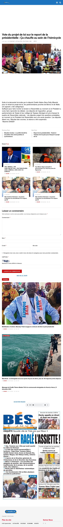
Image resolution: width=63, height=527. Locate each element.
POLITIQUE (26, 41)
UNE (30, 41)
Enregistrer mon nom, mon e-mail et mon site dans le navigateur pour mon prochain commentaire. (31, 253)
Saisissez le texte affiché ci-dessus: (12, 263)
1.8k (18, 391)
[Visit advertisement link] (31, 455)
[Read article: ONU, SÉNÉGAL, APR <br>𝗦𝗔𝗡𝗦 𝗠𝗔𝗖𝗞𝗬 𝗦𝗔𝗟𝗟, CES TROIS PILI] (16, 157)
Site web (35, 245)
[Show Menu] (57, 2)
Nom (4, 238)
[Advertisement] (31, 18)
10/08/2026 (10, 329)
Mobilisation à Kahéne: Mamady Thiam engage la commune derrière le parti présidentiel (28, 327)
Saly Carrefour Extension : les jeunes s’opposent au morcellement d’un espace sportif (15, 198)
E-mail (4, 245)
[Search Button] (60, 2)
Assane (7, 173)
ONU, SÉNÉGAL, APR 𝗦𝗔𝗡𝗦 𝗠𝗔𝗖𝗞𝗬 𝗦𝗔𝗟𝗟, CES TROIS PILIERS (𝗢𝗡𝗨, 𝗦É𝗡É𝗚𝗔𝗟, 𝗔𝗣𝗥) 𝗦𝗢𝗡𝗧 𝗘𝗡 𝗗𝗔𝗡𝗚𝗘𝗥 (15, 169)
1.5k (18, 173)
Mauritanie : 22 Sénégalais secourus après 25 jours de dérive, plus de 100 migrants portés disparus (31, 378)
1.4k (49, 172)
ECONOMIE (30, 523)
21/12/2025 (10, 391)
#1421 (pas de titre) (6, 523)
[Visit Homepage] (6, 2)
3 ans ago (4, 41)
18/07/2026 (10, 380)
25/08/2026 (13, 202)
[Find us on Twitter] (45, 523)
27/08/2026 (13, 173)
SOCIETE (36, 523)
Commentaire (6, 217)
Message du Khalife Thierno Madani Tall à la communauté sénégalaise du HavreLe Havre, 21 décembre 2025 (29, 388)
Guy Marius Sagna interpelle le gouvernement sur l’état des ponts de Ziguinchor (45, 168)
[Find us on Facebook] (43, 523)
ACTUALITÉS (18, 41)
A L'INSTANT (11, 41)
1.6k (18, 380)
